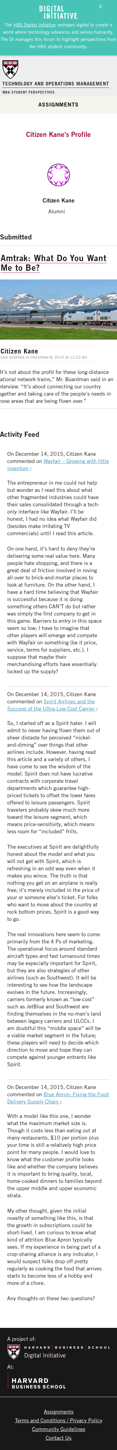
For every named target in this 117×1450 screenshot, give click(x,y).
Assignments (58, 104)
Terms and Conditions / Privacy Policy (58, 1420)
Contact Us (58, 1437)
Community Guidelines (58, 1429)
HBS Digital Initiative (35, 24)
